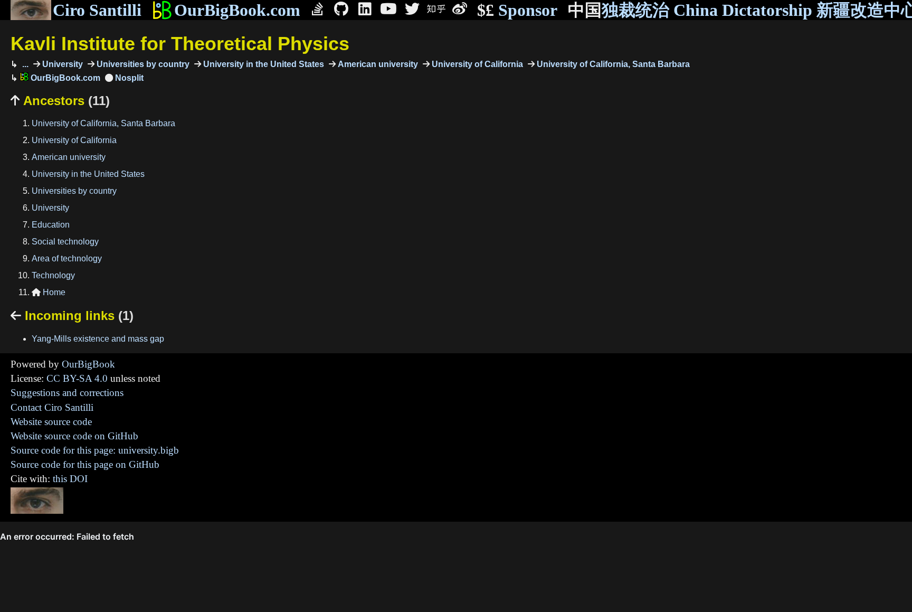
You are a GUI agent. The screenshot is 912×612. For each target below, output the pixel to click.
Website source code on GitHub (74, 435)
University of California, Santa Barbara (612, 64)
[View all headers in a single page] (124, 77)
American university (377, 64)
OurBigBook (88, 364)
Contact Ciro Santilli (52, 407)
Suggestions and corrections (67, 392)
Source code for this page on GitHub (85, 464)
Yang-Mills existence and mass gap (98, 338)
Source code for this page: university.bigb (95, 450)
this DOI (70, 478)
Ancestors (60, 100)
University (61, 64)
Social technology (65, 241)
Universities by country (141, 64)
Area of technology (67, 258)
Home (48, 292)
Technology (53, 275)
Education (51, 224)
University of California (476, 64)
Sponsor (517, 10)
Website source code (51, 421)
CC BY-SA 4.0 (77, 378)
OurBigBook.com (237, 10)
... (24, 64)
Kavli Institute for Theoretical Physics (180, 43)
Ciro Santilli (97, 10)
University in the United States (262, 64)
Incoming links (72, 315)
